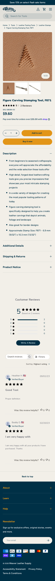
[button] (44, 9)
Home (5, 25)
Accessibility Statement (14, 569)
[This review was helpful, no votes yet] (41, 410)
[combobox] (27, 16)
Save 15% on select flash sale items (27, 2)
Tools (13, 25)
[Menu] (50, 9)
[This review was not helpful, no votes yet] (47, 410)
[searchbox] (16, 356)
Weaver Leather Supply (20, 563)
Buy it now (27, 141)
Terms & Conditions (12, 573)
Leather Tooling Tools (27, 25)
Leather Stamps (45, 25)
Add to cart (37, 133)
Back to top (27, 476)
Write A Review (28, 343)
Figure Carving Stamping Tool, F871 (20, 28)
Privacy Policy (35, 569)
